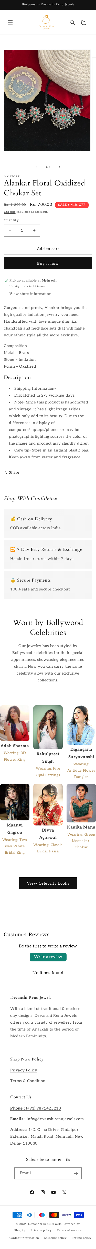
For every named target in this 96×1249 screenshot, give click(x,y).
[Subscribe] (75, 1173)
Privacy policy (41, 1230)
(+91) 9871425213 (35, 1108)
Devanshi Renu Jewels (44, 1224)
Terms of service (69, 1230)
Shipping (10, 211)
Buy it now (48, 263)
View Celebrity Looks (48, 883)
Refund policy (82, 1238)
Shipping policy (55, 1238)
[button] (10, 22)
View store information (30, 294)
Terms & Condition (27, 1081)
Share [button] (14, 472)
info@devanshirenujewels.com (47, 1119)
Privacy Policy (23, 1070)
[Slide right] (59, 167)
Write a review (48, 957)
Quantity (11, 220)
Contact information (24, 1238)
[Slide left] (36, 167)
